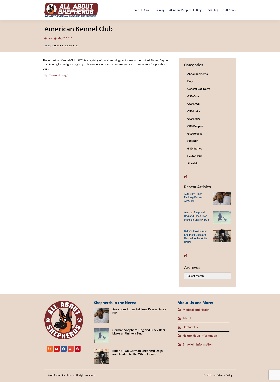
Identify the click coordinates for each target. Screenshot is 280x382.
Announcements (197, 74)
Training (159, 10)
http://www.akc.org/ (55, 75)
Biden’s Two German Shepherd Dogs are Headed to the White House (137, 352)
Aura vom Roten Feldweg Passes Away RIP (193, 197)
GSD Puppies (195, 126)
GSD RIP (192, 141)
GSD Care (193, 96)
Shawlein (192, 163)
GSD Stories (194, 148)
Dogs (190, 81)
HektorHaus (194, 156)
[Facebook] (64, 349)
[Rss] (50, 349)
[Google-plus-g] (71, 349)
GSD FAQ (212, 10)
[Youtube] (57, 349)
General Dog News (198, 88)
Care (147, 10)
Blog (199, 10)
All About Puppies (180, 10)
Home (135, 10)
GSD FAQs (193, 103)
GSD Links (193, 111)
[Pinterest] (78, 349)
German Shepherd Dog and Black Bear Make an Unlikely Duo (196, 216)
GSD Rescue (194, 133)
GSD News (229, 10)
